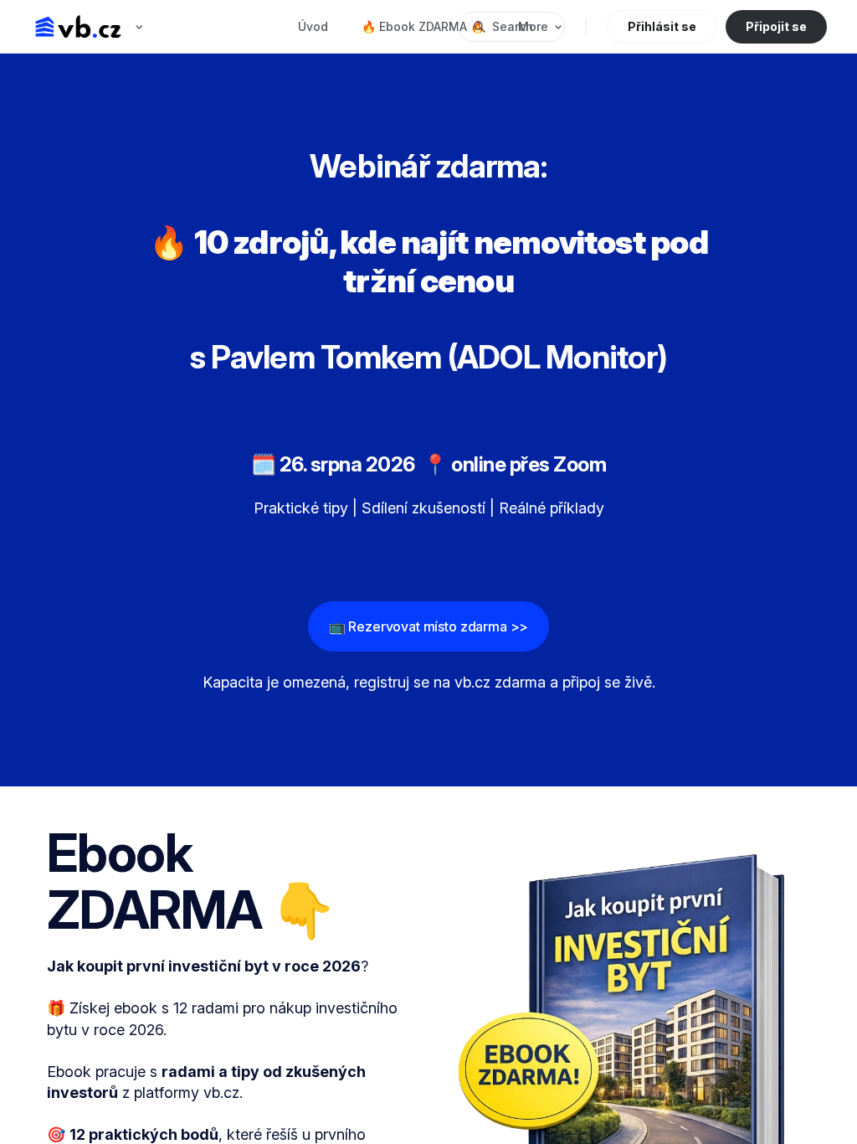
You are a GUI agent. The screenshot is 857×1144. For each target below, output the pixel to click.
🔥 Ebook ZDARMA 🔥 (423, 26)
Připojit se (776, 26)
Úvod (313, 26)
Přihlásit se (662, 26)
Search (512, 26)
